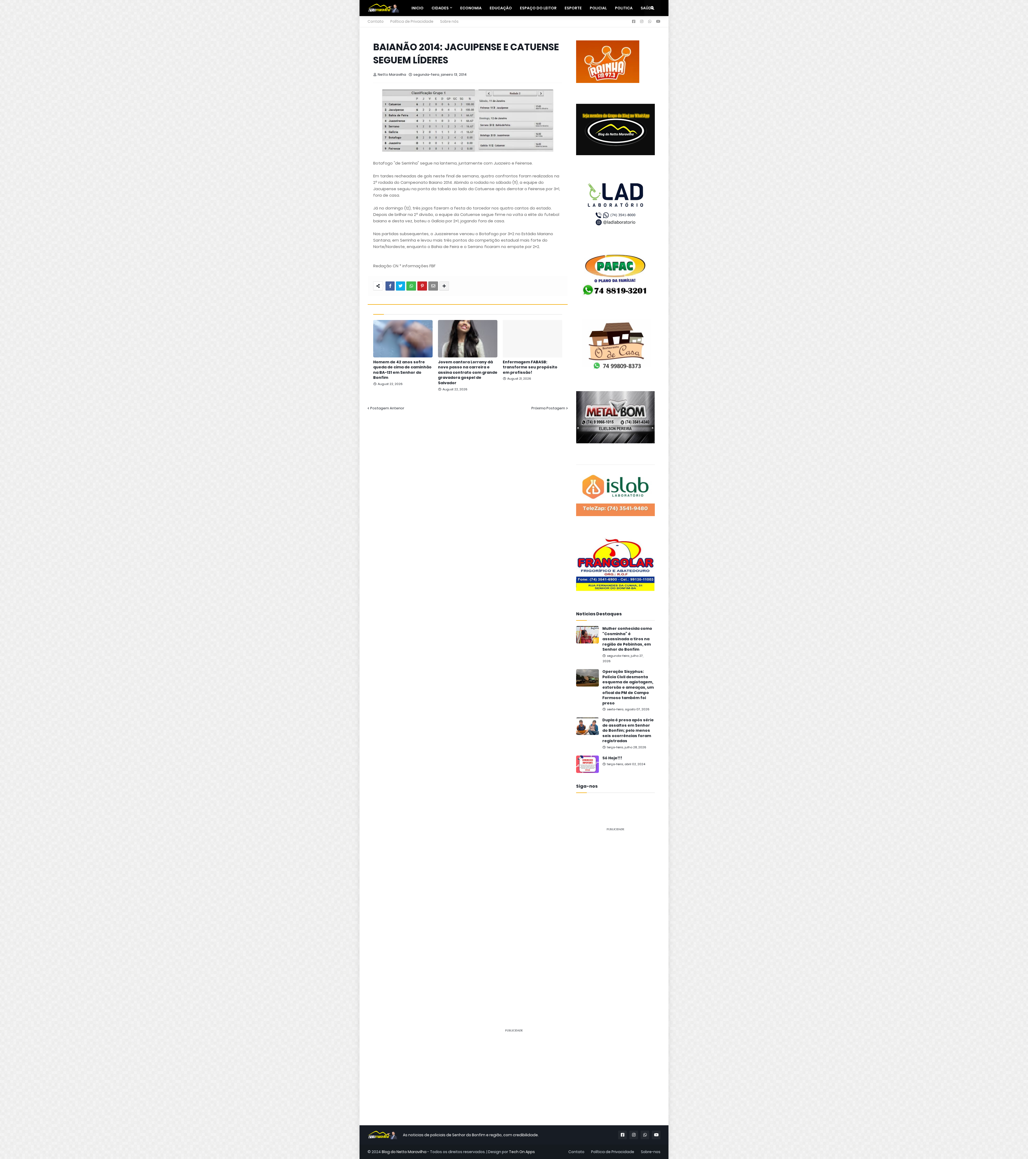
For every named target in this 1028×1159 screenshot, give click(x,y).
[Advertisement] (615, 916)
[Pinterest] (422, 286)
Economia (471, 8)
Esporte (573, 8)
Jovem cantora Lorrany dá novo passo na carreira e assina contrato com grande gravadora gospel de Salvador (467, 373)
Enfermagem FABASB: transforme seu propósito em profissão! (530, 367)
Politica (624, 8)
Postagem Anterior (387, 408)
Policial (598, 8)
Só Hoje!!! (612, 758)
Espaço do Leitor (538, 8)
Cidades (440, 8)
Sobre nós (449, 21)
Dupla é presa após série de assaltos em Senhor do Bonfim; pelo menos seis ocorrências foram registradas (628, 731)
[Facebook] (390, 286)
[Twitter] (400, 286)
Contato (376, 21)
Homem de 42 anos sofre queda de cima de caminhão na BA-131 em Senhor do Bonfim (402, 370)
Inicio (417, 8)
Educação (501, 8)
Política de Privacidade (411, 21)
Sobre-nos (650, 1151)
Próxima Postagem (548, 408)
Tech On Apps (522, 1151)
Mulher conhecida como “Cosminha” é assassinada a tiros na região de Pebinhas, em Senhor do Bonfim (627, 639)
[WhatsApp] (411, 286)
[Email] (433, 286)
